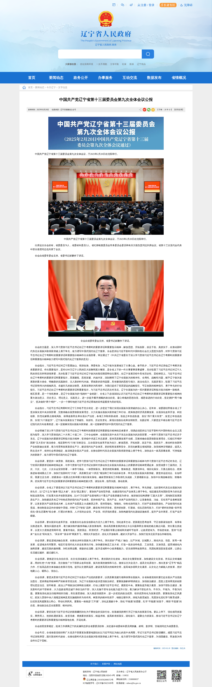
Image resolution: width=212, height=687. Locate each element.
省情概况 (179, 78)
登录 (151, 5)
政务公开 (81, 78)
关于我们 (94, 664)
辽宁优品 (141, 64)
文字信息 (62, 87)
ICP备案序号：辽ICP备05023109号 (98, 683)
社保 (124, 64)
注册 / (145, 5)
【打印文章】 (178, 110)
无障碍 (188, 5)
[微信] (122, 4)
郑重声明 (106, 664)
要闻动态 (56, 78)
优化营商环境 (86, 64)
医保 (132, 64)
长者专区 (169, 5)
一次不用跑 (101, 64)
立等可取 (114, 64)
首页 (31, 78)
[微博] (131, 4)
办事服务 (105, 78)
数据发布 (154, 78)
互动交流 (130, 78)
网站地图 (118, 664)
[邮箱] (113, 4)
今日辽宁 (51, 87)
